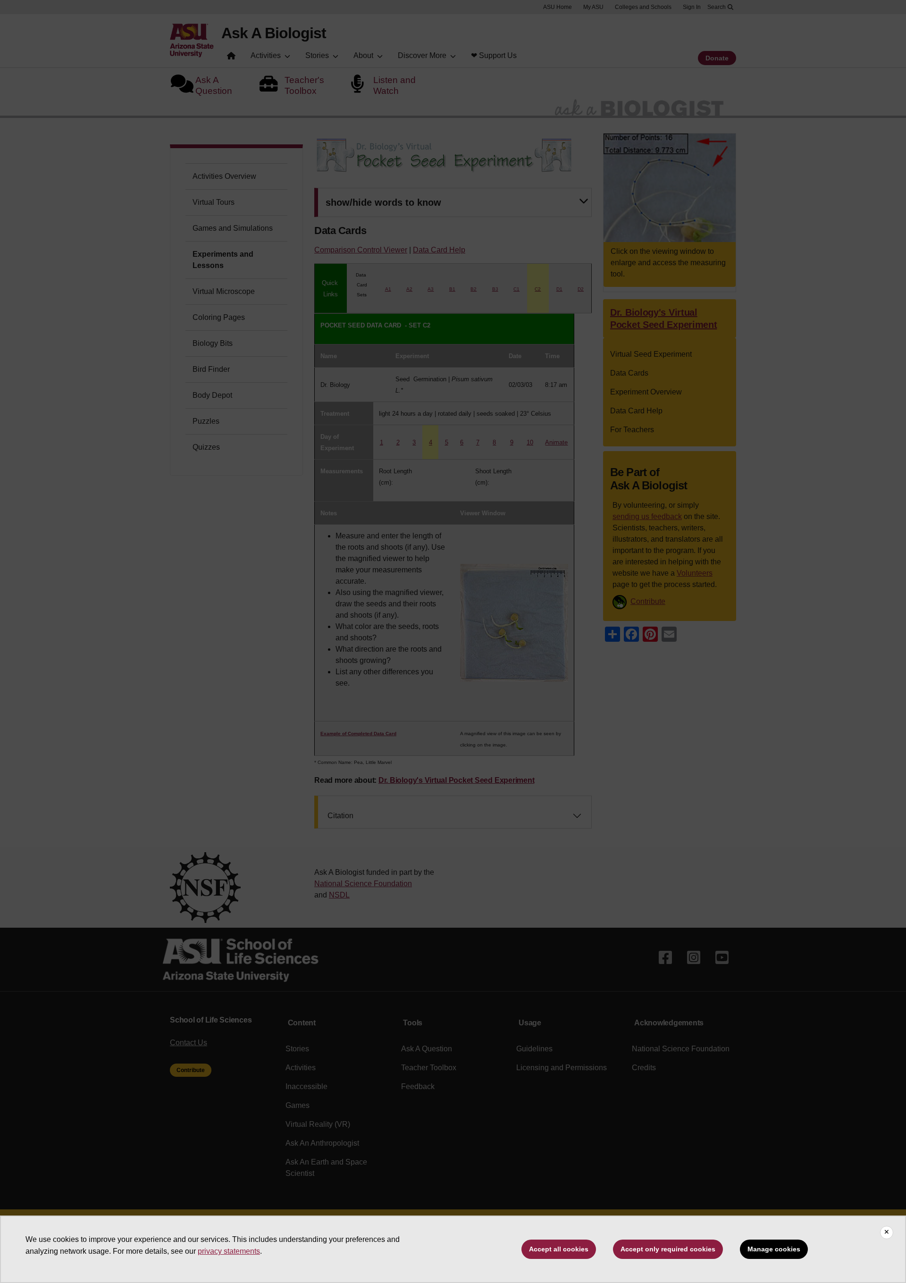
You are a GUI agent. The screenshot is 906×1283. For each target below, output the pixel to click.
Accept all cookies (558, 1249)
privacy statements (229, 1251)
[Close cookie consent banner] (886, 1232)
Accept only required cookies (668, 1249)
